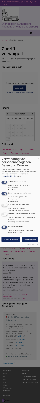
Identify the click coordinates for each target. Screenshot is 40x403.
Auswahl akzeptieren (11, 239)
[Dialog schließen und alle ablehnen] (38, 157)
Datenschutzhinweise (8, 176)
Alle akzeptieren (30, 239)
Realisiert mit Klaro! (32, 244)
